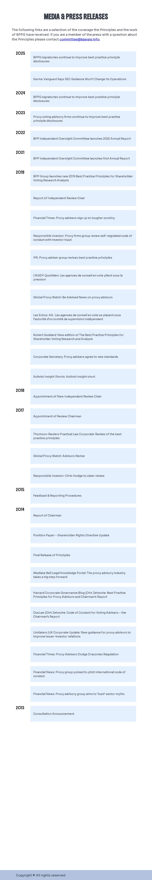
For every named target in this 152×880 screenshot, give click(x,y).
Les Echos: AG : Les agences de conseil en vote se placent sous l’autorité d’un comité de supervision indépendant (77, 317)
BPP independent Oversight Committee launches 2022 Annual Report (82, 138)
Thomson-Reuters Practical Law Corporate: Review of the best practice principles (77, 436)
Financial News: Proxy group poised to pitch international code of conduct (79, 674)
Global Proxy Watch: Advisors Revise (59, 456)
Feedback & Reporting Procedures (57, 495)
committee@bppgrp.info (80, 39)
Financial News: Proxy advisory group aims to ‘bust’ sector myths (78, 694)
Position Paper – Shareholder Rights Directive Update (71, 535)
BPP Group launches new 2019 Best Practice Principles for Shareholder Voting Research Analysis (83, 178)
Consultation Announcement (53, 714)
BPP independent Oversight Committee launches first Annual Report (81, 158)
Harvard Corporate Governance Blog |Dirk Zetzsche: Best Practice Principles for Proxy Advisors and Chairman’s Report (79, 595)
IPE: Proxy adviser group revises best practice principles (72, 257)
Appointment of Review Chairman (57, 416)
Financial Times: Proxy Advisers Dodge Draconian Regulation (76, 654)
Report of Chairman (47, 515)
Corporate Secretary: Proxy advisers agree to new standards (75, 357)
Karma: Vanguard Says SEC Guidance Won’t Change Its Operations (79, 79)
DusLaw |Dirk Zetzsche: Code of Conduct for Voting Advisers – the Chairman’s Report (79, 614)
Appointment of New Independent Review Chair (67, 396)
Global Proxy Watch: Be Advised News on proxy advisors (73, 297)
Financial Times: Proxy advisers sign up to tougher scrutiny (74, 218)
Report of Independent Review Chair (59, 198)
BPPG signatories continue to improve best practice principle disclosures (76, 59)
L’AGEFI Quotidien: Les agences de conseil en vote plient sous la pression (78, 277)
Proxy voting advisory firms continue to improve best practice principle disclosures (76, 119)
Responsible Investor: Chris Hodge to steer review (68, 476)
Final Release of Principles (51, 555)
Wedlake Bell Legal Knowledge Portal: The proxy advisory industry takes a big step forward (79, 575)
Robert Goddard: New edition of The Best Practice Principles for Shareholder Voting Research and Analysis (78, 337)
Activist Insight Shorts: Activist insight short (64, 376)
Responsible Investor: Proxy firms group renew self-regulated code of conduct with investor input (82, 238)
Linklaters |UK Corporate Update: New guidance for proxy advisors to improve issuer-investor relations (82, 634)
